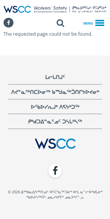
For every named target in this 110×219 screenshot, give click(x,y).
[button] (60, 23)
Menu (88, 23)
